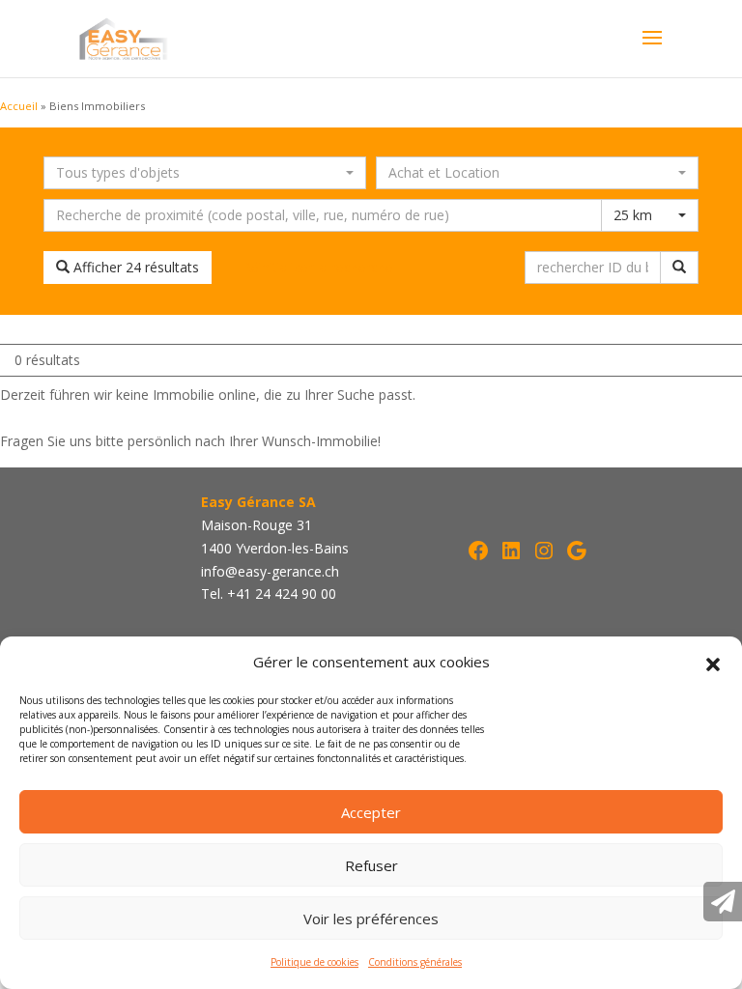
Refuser (371, 865)
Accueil (19, 106)
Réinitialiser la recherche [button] (318, 267)
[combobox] (204, 172)
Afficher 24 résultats (134, 267)
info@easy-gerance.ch (270, 571)
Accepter (371, 812)
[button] (713, 662)
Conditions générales (415, 962)
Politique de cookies (314, 962)
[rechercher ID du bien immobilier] (679, 267)
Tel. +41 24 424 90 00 (268, 593)
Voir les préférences (371, 918)
